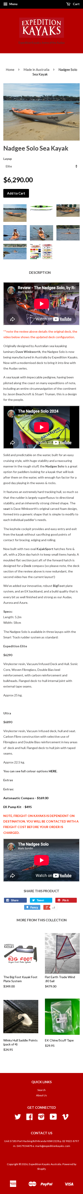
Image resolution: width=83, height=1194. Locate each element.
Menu (13, 4)
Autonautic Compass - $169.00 (25, 798)
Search (41, 1090)
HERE (53, 771)
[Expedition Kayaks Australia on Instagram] (41, 1118)
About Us (41, 1095)
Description (40, 272)
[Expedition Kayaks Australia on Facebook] (29, 1118)
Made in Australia (36, 70)
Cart (76, 4)
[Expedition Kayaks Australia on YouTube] (53, 1118)
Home (10, 70)
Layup (7, 159)
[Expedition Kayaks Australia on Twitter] (17, 1118)
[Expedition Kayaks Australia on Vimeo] (65, 1118)
